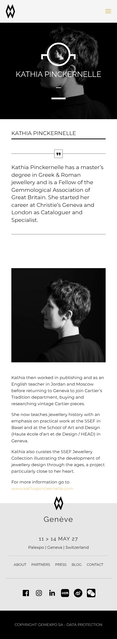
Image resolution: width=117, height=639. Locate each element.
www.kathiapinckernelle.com (42, 488)
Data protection (84, 625)
